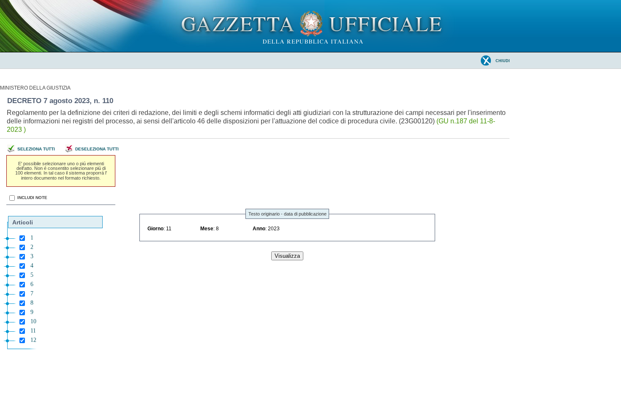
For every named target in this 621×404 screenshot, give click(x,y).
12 (33, 340)
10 (33, 321)
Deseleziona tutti (97, 149)
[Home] (310, 50)
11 (33, 331)
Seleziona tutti (36, 149)
